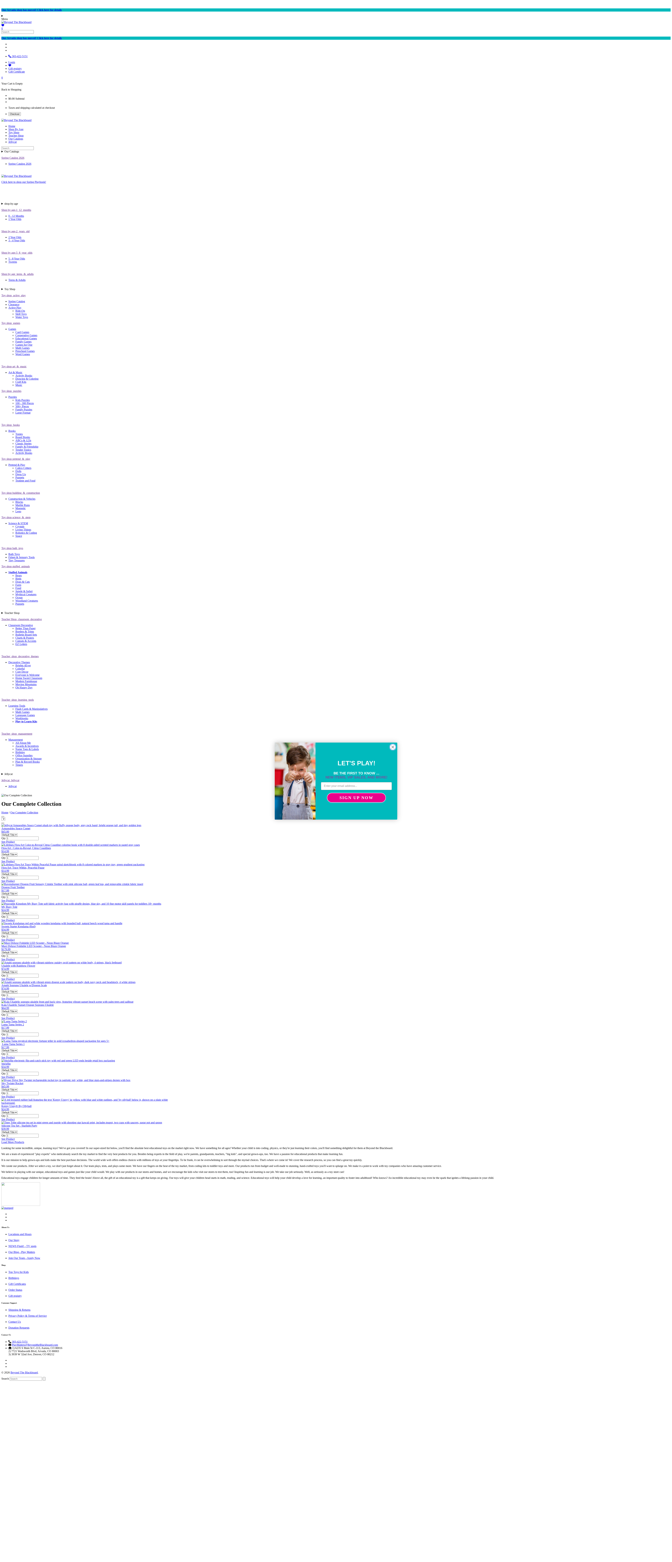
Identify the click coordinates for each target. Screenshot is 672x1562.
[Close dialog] (393, 747)
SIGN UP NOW (356, 797)
